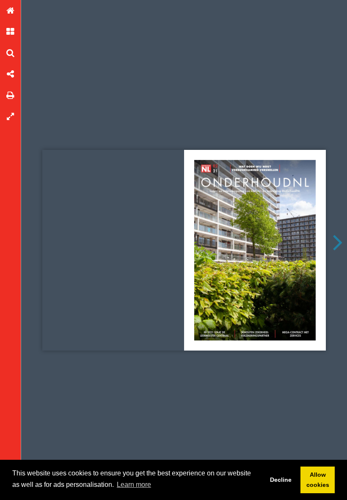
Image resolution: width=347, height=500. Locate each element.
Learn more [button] (134, 484)
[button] (10, 10)
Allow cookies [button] (317, 479)
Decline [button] (281, 479)
